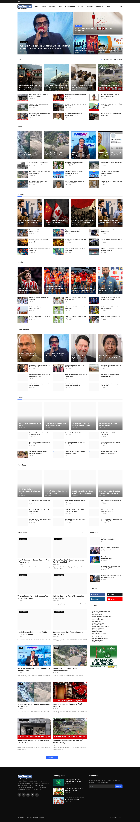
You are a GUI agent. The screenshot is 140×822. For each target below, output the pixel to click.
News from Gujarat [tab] (107, 59)
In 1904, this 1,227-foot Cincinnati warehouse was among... (38, 163)
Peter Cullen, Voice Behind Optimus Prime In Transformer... (83, 357)
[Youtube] (32, 795)
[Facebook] (19, 795)
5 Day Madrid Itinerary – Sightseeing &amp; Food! (81, 424)
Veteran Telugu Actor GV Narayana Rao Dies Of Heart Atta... (28, 356)
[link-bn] (103, 657)
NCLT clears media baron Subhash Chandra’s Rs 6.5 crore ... (110, 95)
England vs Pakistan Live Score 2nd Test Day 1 (39, 298)
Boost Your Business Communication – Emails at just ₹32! (30, 491)
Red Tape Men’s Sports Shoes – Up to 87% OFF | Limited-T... (111, 501)
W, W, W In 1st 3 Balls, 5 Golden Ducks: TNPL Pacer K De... (39, 317)
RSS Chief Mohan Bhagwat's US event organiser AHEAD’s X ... (110, 154)
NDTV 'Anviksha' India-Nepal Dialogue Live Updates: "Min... (82, 154)
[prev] (20, 33)
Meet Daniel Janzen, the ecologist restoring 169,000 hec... (74, 163)
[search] (121, 6)
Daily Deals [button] (100, 6)
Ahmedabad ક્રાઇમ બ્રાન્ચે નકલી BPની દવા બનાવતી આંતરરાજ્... (111, 104)
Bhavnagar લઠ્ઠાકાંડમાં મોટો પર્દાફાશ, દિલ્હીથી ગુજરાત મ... (75, 95)
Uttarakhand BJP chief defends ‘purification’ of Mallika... (73, 114)
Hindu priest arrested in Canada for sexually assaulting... (74, 181)
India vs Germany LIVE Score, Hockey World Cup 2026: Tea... (83, 289)
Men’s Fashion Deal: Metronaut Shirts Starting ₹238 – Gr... (75, 520)
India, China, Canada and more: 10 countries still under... (56, 221)
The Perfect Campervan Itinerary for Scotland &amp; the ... (39, 433)
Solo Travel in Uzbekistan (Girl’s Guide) (30, 424)
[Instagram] (28, 795)
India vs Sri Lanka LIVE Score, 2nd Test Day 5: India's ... (75, 307)
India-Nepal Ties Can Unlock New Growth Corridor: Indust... (74, 172)
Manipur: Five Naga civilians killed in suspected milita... (39, 104)
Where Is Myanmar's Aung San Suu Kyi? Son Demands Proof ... (111, 576)
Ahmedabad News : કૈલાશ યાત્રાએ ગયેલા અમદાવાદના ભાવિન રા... (39, 114)
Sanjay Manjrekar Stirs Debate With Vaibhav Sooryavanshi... (110, 317)
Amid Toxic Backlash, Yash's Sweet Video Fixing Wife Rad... (74, 365)
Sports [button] (60, 6)
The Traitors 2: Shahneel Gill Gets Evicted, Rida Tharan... (110, 375)
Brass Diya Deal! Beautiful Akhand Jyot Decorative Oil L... (39, 510)
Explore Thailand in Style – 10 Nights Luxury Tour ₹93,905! (75, 452)
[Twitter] (24, 795)
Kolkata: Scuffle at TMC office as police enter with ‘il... (82, 86)
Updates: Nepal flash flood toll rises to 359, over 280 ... (29, 86)
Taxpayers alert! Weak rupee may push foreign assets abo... (39, 230)
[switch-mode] (121, 1)
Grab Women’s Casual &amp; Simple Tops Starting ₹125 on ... (75, 501)
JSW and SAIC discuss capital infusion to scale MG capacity (111, 249)
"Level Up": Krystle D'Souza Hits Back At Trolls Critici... (76, 375)
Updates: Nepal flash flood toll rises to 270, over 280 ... (75, 104)
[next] (70, 33)
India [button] (37, 6)
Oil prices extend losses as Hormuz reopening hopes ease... (39, 240)
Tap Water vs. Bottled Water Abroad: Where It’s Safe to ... (110, 442)
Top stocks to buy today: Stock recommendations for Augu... (73, 230)
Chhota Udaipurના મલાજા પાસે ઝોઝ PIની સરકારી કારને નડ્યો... (109, 86)
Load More (51, 757)
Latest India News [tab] (117, 59)
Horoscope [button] (89, 6)
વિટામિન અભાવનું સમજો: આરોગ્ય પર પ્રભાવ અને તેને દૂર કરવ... (74, 789)
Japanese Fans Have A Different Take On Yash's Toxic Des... (39, 365)
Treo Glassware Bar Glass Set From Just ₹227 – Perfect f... (109, 492)
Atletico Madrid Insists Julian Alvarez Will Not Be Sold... (29, 289)
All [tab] (101, 59)
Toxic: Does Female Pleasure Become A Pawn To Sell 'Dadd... (111, 365)
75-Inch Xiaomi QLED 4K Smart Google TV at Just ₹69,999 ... (111, 520)
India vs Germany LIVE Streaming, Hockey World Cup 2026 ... (55, 288)
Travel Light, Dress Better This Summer (75, 432)
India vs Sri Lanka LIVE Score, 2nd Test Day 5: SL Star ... (75, 317)
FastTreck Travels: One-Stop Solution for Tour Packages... (108, 49)
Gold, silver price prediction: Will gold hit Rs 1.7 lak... (75, 240)
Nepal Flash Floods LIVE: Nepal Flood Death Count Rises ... (56, 154)
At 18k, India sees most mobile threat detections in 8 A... (39, 249)
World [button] (44, 6)
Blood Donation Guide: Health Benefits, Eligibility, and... (109, 538)
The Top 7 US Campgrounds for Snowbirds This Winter (38, 452)
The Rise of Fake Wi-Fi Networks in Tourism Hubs (110, 433)
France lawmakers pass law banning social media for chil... (111, 557)
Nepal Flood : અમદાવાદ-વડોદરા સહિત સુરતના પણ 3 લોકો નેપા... (38, 95)
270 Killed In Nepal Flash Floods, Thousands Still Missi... (38, 181)
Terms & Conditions (115, 818)
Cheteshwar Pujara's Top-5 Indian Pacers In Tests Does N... (110, 289)
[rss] (37, 795)
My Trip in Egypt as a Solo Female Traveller (108, 424)
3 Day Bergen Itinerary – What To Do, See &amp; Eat (55, 424)
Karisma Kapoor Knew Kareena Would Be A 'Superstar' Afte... (39, 375)
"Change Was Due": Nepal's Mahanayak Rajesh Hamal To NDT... (55, 356)
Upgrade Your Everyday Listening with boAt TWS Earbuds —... (39, 501)
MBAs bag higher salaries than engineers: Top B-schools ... (29, 221)
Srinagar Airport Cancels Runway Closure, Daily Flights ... (110, 567)
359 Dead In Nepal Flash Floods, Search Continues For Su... (111, 163)
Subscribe (118, 786)
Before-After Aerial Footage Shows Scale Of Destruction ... (29, 154)
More (108, 6)
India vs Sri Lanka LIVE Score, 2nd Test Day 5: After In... (75, 298)
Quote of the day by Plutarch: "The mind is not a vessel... (111, 181)
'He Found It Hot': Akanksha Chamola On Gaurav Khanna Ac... (40, 384)
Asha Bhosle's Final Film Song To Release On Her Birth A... (109, 357)
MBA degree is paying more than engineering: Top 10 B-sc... (110, 221)
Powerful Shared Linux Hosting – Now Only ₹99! (56, 492)
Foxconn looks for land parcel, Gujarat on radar (111, 240)
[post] (45, 33)
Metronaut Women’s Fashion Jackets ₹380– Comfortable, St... (111, 510)
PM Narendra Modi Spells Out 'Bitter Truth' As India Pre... (39, 307)
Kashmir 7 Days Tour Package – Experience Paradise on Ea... (109, 452)
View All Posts (82, 533)
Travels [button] (80, 6)
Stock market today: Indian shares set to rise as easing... (111, 230)
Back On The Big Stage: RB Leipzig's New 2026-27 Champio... (110, 298)
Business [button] (52, 6)
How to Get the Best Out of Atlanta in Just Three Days (75, 442)
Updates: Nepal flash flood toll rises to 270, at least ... (111, 114)
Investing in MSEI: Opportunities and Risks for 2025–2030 (85, 49)
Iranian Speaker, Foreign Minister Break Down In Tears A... (110, 548)
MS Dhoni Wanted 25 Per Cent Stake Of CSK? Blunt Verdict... (111, 307)
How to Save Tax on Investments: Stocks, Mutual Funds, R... (75, 798)
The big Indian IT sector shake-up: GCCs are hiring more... (83, 221)
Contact (19, 1)
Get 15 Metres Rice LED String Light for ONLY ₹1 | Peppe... (82, 492)
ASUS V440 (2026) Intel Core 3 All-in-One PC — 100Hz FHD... (75, 510)
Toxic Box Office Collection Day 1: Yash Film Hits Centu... (111, 384)
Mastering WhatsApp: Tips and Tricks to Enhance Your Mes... (74, 780)
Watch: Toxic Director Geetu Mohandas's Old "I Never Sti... (73, 384)
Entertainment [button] (70, 6)
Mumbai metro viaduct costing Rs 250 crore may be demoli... (56, 86)
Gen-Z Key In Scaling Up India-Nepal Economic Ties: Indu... (110, 172)
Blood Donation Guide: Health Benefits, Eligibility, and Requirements (93, 29)
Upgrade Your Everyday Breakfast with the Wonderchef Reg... (40, 520)
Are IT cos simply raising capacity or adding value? (75, 249)
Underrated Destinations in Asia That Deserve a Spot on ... (39, 442)
